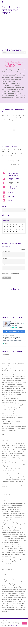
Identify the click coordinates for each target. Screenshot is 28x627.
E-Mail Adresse (6, 251)
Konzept (8, 155)
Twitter (10, 200)
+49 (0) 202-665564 (13, 179)
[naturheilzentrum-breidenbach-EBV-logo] (21, 2)
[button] (2, 2)
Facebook (10, 192)
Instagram (11, 196)
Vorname (4, 258)
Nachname (5, 265)
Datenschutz (14, 625)
